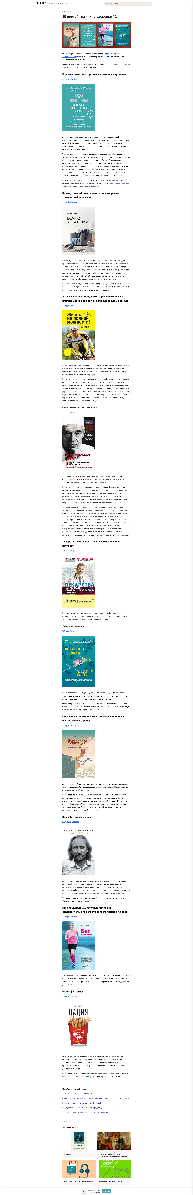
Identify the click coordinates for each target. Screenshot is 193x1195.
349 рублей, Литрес (71, 996)
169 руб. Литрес (69, 412)
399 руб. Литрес (69, 202)
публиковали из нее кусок (82, 1076)
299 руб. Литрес (69, 917)
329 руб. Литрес (69, 79)
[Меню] (156, 3)
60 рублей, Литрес (70, 822)
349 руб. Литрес (69, 306)
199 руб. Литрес (69, 631)
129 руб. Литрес (69, 550)
